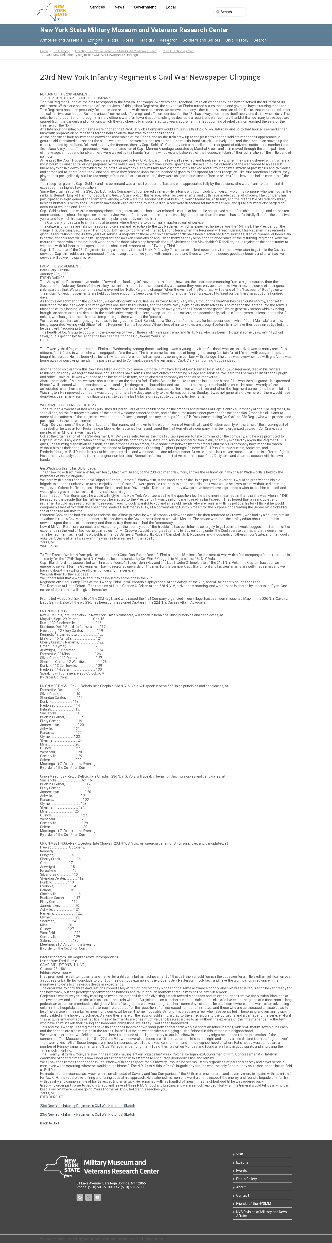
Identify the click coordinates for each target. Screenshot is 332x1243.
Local (171, 7)
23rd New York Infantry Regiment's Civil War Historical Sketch (87, 1106)
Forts (128, 40)
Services (97, 7)
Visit (239, 1154)
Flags (113, 40)
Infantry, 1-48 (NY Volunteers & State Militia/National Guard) (116, 51)
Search (260, 40)
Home (44, 51)
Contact (242, 1195)
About (241, 1187)
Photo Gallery (246, 1179)
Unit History (237, 40)
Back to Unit (49, 1123)
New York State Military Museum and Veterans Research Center (134, 30)
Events (241, 1171)
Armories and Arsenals (61, 40)
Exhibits (95, 40)
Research (169, 40)
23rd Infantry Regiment (178, 51)
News (119, 7)
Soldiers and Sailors (202, 40)
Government (145, 7)
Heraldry (147, 40)
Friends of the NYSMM (253, 1204)
